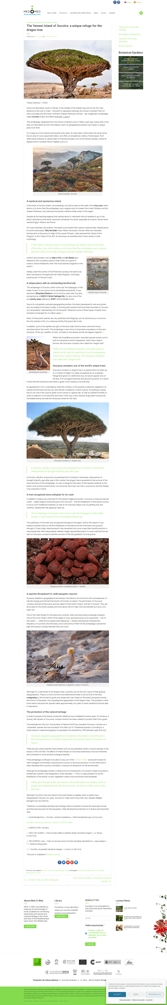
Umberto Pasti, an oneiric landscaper (43, 880)
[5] (70, 621)
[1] (33, 266)
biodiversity (81, 870)
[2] (62, 313)
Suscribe (90, 944)
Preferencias (154, 994)
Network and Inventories (80, 13)
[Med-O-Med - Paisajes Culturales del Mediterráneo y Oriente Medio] (34, 10)
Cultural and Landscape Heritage (39, 22)
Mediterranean (91, 870)
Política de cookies (125, 1000)
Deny (136, 994)
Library (112, 13)
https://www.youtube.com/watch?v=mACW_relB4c (51, 822)
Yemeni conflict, (81, 760)
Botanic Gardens (126, 46)
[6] (73, 774)
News (96, 13)
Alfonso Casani (51, 36)
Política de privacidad (138, 1000)
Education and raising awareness (128, 40)
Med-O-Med (51, 13)
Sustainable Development (129, 34)
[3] (103, 332)
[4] (36, 621)
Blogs (103, 13)
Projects (63, 13)
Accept (117, 994)
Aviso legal (149, 1000)
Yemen (38, 873)
